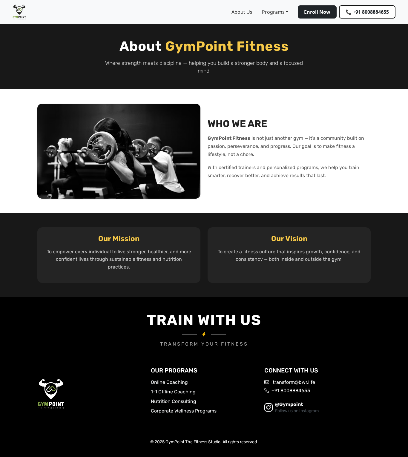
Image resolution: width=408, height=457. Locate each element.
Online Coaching (169, 382)
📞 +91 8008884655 (367, 12)
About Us (241, 12)
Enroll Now (317, 12)
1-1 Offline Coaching (173, 392)
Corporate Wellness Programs (184, 411)
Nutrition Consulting (173, 401)
